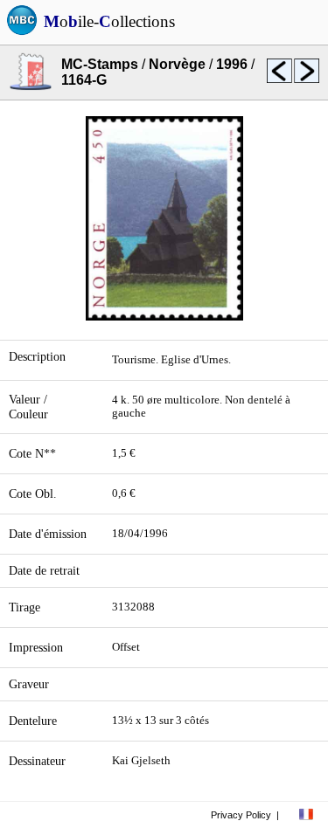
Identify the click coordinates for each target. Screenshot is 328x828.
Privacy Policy (241, 815)
